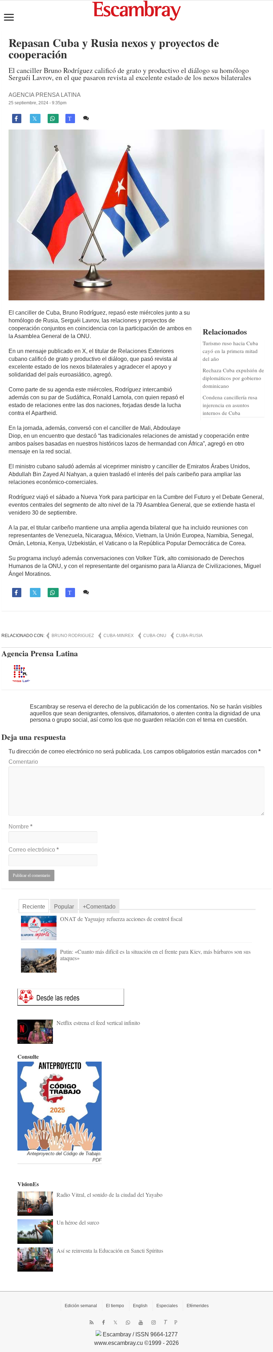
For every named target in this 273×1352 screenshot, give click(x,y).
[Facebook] (103, 1322)
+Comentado (99, 907)
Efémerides (198, 1305)
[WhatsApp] (128, 1322)
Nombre (20, 827)
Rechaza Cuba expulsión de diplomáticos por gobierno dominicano (233, 378)
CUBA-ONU (154, 635)
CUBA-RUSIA (189, 635)
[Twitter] (115, 1322)
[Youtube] (141, 1322)
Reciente (33, 907)
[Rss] (91, 1322)
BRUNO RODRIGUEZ (73, 635)
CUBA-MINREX (118, 635)
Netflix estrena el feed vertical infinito (98, 1022)
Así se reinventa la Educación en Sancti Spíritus (110, 1250)
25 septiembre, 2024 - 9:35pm (37, 102)
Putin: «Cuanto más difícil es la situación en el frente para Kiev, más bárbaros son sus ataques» (155, 955)
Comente (102, 118)
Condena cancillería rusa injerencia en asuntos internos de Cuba (230, 405)
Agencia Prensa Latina (45, 95)
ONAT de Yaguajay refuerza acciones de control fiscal (121, 918)
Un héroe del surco (78, 1222)
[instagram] (153, 1322)
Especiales (167, 1305)
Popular (64, 907)
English (140, 1305)
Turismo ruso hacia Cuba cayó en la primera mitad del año (230, 351)
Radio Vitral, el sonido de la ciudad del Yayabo (109, 1194)
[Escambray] (136, 10)
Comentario (23, 762)
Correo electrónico (34, 850)
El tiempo (115, 1305)
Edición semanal (81, 1305)
